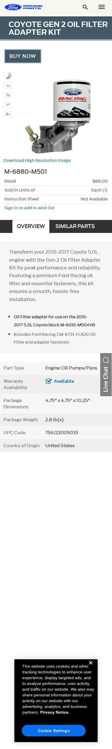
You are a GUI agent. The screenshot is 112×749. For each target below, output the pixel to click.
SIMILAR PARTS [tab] (75, 226)
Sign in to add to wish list (29, 208)
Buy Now (22, 56)
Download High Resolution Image (37, 161)
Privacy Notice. (54, 712)
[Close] (90, 667)
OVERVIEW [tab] (31, 226)
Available (64, 381)
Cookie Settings (54, 730)
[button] (106, 374)
